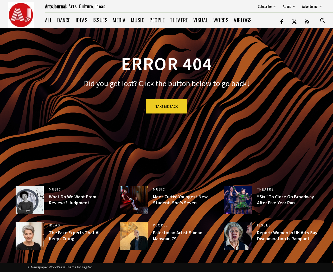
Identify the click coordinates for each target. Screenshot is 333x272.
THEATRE (265, 189)
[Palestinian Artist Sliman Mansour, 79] (134, 236)
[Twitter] (294, 22)
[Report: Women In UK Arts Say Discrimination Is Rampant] (238, 236)
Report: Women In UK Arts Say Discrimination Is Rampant (287, 236)
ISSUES (264, 225)
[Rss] (307, 22)
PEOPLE (160, 225)
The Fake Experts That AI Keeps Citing (74, 236)
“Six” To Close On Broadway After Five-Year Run (285, 200)
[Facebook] (281, 22)
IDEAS (54, 225)
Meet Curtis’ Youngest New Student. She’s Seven (180, 200)
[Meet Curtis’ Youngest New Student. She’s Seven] (134, 200)
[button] (322, 20)
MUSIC (55, 189)
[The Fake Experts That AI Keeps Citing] (30, 236)
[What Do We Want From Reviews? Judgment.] (30, 200)
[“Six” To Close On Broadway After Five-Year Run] (238, 200)
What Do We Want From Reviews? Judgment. (72, 200)
